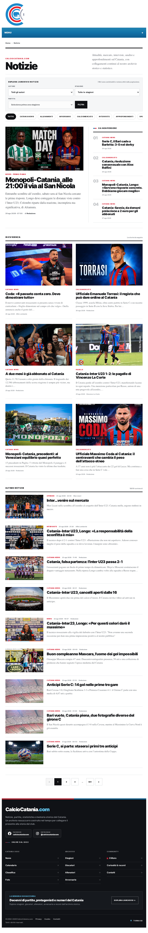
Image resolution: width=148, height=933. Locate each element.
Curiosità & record (116, 865)
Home (7, 43)
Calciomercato (85, 116)
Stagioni (69, 858)
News (8, 858)
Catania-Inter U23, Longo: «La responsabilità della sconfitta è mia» (89, 533)
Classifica (10, 872)
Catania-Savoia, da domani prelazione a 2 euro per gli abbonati (121, 211)
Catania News (27, 116)
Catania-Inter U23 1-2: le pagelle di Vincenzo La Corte (103, 376)
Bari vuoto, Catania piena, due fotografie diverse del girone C (90, 717)
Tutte (11, 116)
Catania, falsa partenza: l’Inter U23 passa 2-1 (85, 561)
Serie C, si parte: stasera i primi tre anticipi (82, 746)
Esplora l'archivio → (125, 900)
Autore (11, 86)
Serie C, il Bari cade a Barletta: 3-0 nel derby (118, 142)
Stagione (79, 86)
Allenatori (70, 872)
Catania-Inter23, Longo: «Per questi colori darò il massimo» (88, 625)
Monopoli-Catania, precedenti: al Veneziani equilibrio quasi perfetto (33, 456)
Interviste (104, 116)
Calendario (11, 865)
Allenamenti (46, 116)
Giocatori (70, 865)
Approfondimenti (124, 116)
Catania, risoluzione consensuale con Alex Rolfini (118, 164)
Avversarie (70, 879)
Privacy (39, 919)
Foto (7, 879)
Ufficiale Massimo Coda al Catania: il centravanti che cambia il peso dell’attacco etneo (105, 457)
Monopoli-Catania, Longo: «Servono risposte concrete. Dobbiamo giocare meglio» (122, 188)
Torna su (138, 921)
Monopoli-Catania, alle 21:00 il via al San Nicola (40, 183)
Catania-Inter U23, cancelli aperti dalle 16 (82, 592)
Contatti (111, 872)
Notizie (17, 43)
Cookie (47, 919)
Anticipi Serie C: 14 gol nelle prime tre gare (82, 684)
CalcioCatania (27, 809)
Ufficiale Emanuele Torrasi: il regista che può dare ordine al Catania (108, 296)
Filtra (81, 105)
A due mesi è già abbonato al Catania (34, 374)
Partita (11, 99)
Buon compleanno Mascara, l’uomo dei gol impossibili (92, 654)
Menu (8, 32)
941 (90, 782)
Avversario (65, 116)
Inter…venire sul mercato (68, 500)
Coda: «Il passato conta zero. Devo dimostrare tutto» (32, 296)
